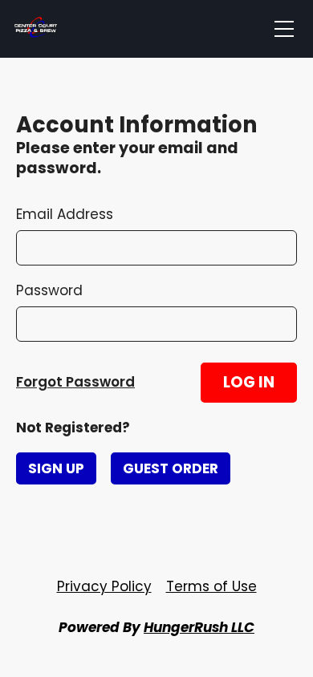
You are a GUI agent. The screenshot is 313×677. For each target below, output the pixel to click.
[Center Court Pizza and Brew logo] (36, 29)
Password (49, 290)
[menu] (284, 29)
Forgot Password (75, 381)
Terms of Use (211, 586)
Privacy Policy (104, 586)
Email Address (64, 214)
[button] (249, 383)
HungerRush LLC (199, 627)
